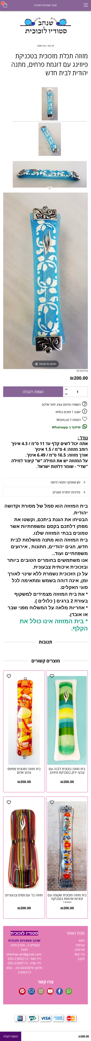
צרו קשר (79, 954)
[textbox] (67, 933)
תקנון (81, 958)
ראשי (82, 940)
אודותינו (80, 949)
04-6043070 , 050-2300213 (20, 970)
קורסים (80, 945)
